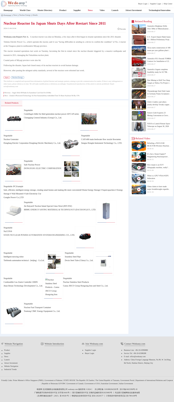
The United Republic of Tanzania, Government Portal (115, 380)
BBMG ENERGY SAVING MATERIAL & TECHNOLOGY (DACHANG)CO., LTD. (60, 210)
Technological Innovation (159, 10)
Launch (115, 10)
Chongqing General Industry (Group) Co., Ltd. (43, 118)
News (90, 10)
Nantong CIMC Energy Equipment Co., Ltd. (42, 311)
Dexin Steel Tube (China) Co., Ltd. (79, 260)
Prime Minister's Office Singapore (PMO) (28, 380)
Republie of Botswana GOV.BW (54, 384)
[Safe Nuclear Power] (14, 171)
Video (102, 10)
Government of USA (92, 384)
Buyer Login (142, 4)
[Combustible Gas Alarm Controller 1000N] (103, 263)
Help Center (168, 4)
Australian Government (109, 384)
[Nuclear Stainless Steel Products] (53, 289)
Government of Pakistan (54, 380)
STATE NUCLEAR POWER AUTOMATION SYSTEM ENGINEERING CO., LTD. (39, 235)
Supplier (77, 10)
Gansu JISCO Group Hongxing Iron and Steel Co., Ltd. (85, 286)
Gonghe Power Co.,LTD (14, 197)
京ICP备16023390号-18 (128, 389)
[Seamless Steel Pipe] (54, 263)
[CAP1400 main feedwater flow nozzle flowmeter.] (71, 146)
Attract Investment (133, 10)
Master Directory (44, 10)
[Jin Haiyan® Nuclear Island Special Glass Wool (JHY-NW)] (14, 213)
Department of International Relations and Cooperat (154, 380)
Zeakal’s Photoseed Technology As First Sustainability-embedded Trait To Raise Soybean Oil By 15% (44, 96)
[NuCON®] (106, 213)
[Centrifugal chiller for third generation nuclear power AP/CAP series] (14, 121)
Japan (7, 77)
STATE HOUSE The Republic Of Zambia (79, 380)
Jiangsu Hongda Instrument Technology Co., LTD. (101, 143)
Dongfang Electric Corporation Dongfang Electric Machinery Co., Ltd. (32, 143)
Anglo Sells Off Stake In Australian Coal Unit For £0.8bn (31, 93)
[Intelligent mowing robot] (85, 238)
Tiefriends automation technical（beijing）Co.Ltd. (24, 260)
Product (62, 10)
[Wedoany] (14, 4)
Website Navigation (11, 366)
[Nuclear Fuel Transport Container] (14, 314)
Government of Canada (75, 384)
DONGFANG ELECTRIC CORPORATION (42, 168)
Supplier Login (155, 4)
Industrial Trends (10, 369)
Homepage (8, 10)
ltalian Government (126, 384)
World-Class (25, 10)
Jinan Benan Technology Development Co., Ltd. (23, 286)
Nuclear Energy (25, 15)
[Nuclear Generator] (89, 121)
